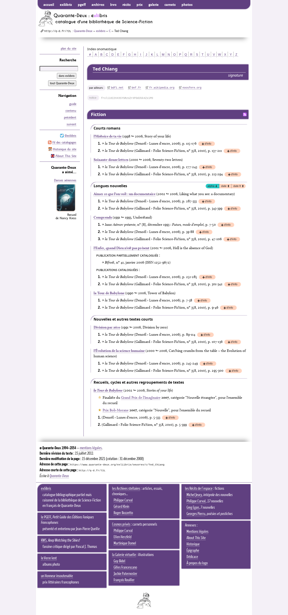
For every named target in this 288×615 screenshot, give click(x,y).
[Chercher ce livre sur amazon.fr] (66, 211)
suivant (71, 124)
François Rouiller (124, 580)
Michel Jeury (194, 495)
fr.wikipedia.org (161, 87)
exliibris (66, 4)
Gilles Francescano (125, 567)
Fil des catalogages (64, 142)
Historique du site (64, 149)
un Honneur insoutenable (57, 576)
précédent (70, 117)
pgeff (82, 4)
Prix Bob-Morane (115, 410)
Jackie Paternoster (125, 574)
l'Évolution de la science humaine (119, 350)
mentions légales (91, 448)
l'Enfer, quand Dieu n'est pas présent (121, 248)
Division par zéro (107, 327)
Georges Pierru (196, 514)
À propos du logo (197, 563)
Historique (193, 544)
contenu (70, 110)
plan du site (68, 48)
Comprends (103, 217)
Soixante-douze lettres (111, 159)
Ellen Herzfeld (122, 537)
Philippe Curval (123, 500)
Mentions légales (197, 532)
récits (126, 4)
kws (113, 4)
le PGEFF (46, 517)
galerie (153, 4)
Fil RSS (245, 114)
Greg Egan (193, 508)
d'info (208, 144)
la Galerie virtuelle (124, 555)
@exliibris (70, 135)
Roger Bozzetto (123, 513)
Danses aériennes (65, 180)
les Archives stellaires (126, 489)
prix (140, 4)
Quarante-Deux (83, 31)
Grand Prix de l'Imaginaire (140, 397)
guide (72, 104)
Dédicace (192, 557)
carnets (170, 4)
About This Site (65, 156)
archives (98, 4)
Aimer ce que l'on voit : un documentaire (124, 194)
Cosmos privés (121, 524)
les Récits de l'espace (198, 489)
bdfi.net (117, 87)
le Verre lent (49, 558)
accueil (48, 4)
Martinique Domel (125, 543)
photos (187, 4)
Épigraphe (193, 551)
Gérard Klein (121, 507)
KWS (44, 540)
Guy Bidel (119, 561)
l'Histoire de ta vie (108, 136)
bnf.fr (136, 87)
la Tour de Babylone (109, 293)
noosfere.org (191, 87)
